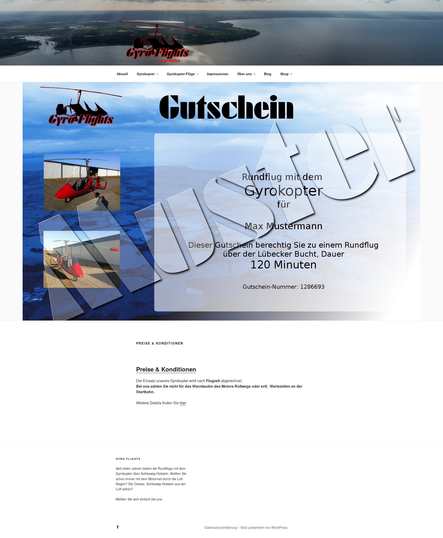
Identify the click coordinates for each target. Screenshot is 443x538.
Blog (267, 73)
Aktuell (122, 73)
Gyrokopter (146, 73)
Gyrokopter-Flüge (181, 73)
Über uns (244, 73)
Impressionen (217, 73)
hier (183, 402)
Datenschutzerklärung (221, 527)
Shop (284, 73)
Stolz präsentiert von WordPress (263, 527)
